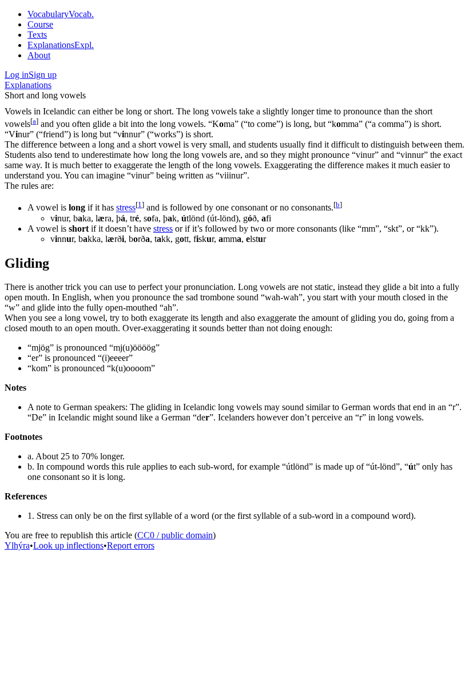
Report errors (130, 545)
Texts (37, 34)
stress (126, 208)
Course (40, 24)
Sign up (43, 75)
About (38, 55)
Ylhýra (17, 545)
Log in (17, 75)
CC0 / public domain (175, 535)
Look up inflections (68, 545)
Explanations (28, 85)
